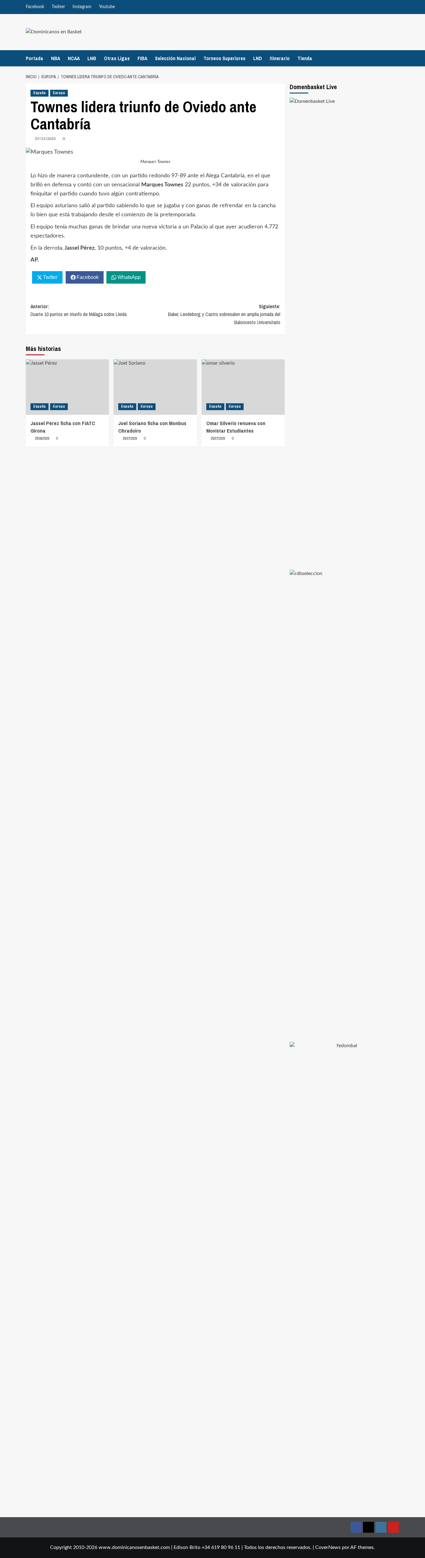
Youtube (107, 7)
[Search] (395, 58)
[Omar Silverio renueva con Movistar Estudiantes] (243, 387)
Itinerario (280, 58)
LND (257, 58)
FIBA (142, 58)
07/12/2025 (45, 139)
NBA (55, 58)
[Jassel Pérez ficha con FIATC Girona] (67, 387)
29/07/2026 (130, 438)
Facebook (35, 7)
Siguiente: (224, 314)
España (39, 92)
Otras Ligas (117, 58)
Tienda (304, 58)
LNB (91, 58)
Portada (34, 58)
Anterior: (78, 310)
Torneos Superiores (224, 58)
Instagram (81, 7)
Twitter (58, 7)
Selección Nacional (175, 58)
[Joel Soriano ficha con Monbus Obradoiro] (155, 387)
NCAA (74, 58)
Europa (59, 92)
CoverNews (328, 1547)
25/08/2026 (42, 438)
